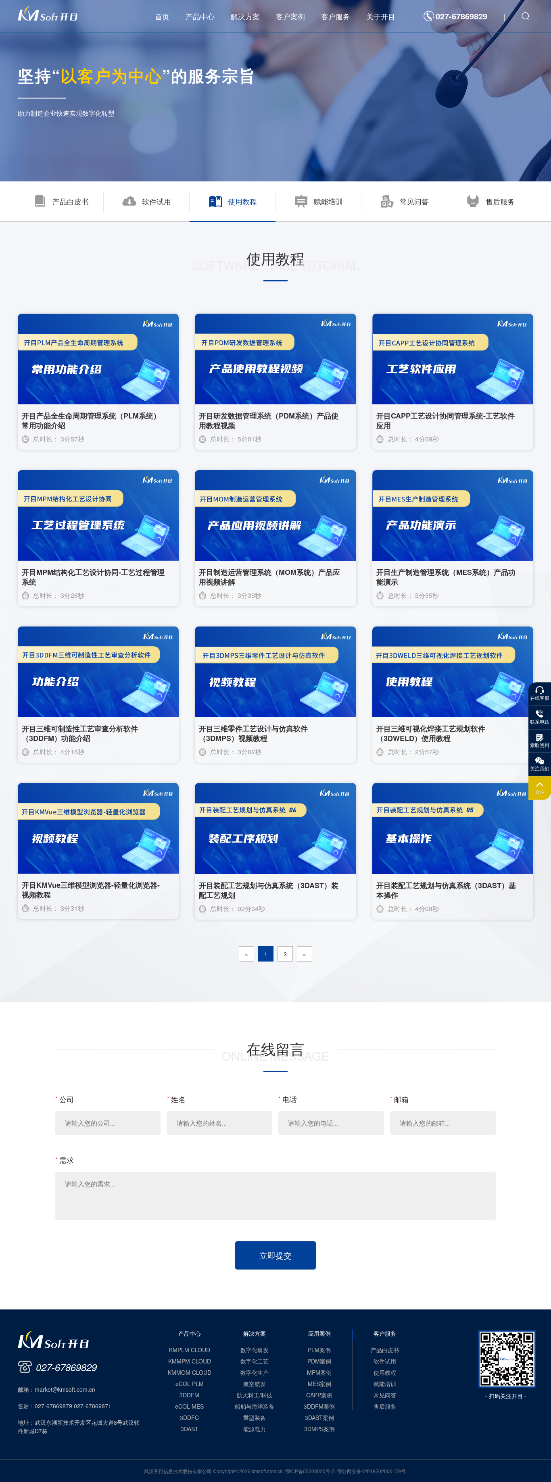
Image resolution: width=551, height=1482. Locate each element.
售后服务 (385, 1406)
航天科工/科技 (254, 1395)
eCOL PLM (189, 1384)
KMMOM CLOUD (189, 1372)
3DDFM (189, 1395)
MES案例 (319, 1384)
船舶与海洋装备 (254, 1406)
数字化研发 (254, 1350)
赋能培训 (385, 1384)
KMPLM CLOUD (189, 1350)
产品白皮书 (385, 1350)
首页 (162, 16)
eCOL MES (189, 1406)
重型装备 (254, 1417)
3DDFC (189, 1417)
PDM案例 (319, 1361)
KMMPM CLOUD (189, 1361)
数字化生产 (254, 1372)
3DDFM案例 (319, 1406)
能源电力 (254, 1429)
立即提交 (275, 1255)
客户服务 (335, 16)
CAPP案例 (319, 1395)
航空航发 (254, 1384)
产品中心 (200, 16)
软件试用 (385, 1361)
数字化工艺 (254, 1361)
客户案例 (290, 16)
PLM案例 (319, 1350)
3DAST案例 (319, 1417)
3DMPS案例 (319, 1429)
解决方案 (245, 16)
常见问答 (385, 1395)
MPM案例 (319, 1372)
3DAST (189, 1429)
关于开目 (380, 16)
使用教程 (385, 1372)
